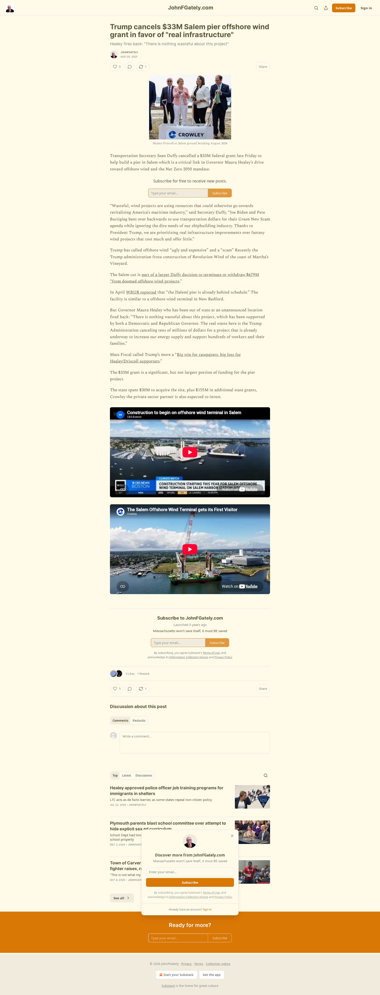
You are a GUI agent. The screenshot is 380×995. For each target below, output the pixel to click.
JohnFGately (129, 52)
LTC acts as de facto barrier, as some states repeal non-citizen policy (161, 799)
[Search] (316, 8)
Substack (168, 986)
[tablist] (129, 720)
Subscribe (344, 8)
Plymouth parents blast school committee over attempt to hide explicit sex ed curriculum (168, 826)
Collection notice (218, 964)
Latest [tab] (126, 775)
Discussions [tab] (143, 775)
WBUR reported (141, 292)
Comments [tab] (120, 721)
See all (118, 898)
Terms (198, 964)
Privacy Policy (223, 897)
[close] (232, 835)
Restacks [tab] (139, 721)
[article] (190, 799)
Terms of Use (211, 892)
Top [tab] (115, 775)
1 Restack (143, 674)
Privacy (186, 964)
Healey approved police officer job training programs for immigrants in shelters (166, 790)
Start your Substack (178, 975)
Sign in (366, 8)
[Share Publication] (326, 8)
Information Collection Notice (188, 897)
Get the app (212, 975)
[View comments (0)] (129, 66)
